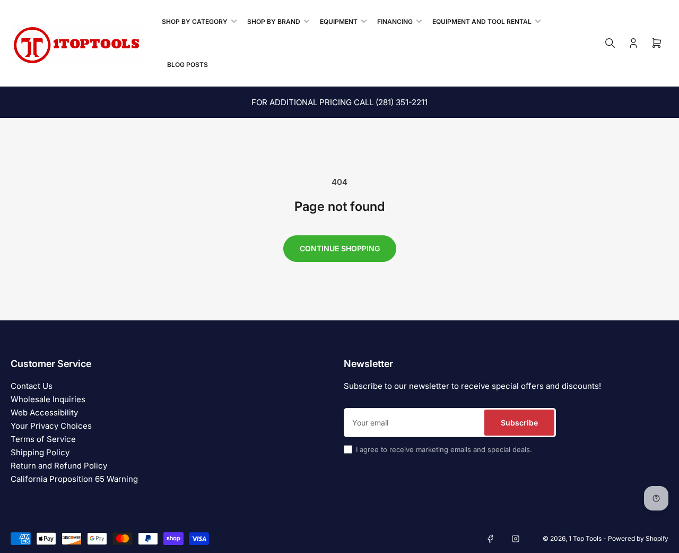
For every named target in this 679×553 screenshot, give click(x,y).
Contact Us (32, 386)
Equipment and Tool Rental (482, 21)
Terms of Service (43, 439)
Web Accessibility (44, 412)
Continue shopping (340, 248)
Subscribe (519, 422)
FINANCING (395, 21)
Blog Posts (187, 65)
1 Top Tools (585, 538)
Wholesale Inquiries (48, 399)
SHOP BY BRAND (273, 21)
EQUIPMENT (339, 21)
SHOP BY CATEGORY (195, 21)
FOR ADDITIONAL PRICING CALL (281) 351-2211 (339, 102)
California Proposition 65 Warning (74, 479)
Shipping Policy (40, 452)
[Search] (610, 43)
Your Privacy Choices (51, 426)
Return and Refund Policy (59, 466)
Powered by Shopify (638, 538)
